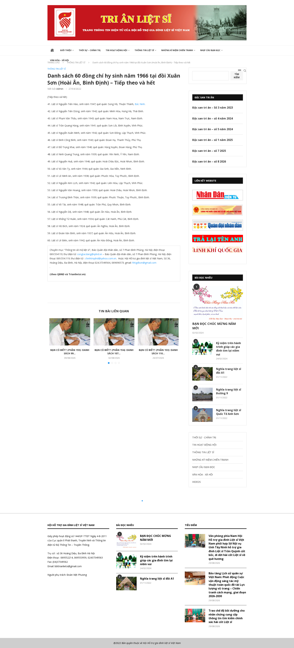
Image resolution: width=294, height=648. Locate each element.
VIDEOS (196, 481)
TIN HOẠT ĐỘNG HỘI (116, 50)
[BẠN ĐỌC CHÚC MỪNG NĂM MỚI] (217, 303)
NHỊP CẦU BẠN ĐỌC (210, 50)
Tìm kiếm (237, 75)
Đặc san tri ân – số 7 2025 (209, 151)
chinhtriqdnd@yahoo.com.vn (100, 258)
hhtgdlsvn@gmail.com (144, 262)
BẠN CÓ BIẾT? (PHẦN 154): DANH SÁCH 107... (114, 351)
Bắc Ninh (140, 104)
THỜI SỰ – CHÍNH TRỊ (90, 50)
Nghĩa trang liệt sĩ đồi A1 (228, 371)
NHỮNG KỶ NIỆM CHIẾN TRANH (210, 459)
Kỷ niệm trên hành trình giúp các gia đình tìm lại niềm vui (228, 348)
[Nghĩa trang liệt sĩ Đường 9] (202, 394)
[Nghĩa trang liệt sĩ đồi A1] (202, 374)
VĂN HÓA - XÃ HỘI (202, 474)
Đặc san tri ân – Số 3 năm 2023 (212, 107)
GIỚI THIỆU (65, 50)
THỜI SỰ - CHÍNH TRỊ (204, 437)
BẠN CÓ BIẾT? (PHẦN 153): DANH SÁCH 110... (158, 351)
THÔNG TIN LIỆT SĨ (144, 50)
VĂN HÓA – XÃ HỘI (59, 60)
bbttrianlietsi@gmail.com (68, 566)
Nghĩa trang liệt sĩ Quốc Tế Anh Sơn (228, 412)
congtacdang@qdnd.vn (89, 254)
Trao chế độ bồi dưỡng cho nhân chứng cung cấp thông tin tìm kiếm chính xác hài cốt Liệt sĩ (227, 616)
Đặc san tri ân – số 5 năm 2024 (212, 129)
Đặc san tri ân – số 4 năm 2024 (212, 118)
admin (59, 88)
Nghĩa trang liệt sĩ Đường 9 (228, 391)
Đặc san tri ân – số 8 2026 (209, 161)
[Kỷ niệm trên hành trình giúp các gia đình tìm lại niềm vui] (202, 348)
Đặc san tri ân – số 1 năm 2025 (212, 140)
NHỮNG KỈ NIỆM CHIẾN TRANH (177, 50)
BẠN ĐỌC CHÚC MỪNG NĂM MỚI (214, 326)
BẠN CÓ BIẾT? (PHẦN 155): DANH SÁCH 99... (69, 351)
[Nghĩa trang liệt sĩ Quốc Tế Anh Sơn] (202, 415)
